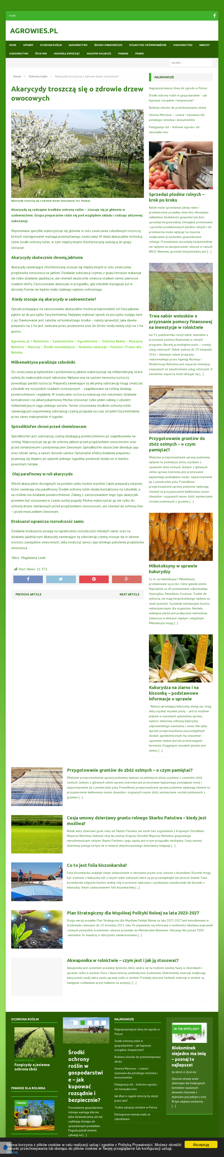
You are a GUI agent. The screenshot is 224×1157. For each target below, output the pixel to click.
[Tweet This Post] (61, 579)
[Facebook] (214, 16)
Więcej (12, 1152)
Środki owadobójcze (108, 45)
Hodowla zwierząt (67, 53)
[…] (209, 251)
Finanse (123, 53)
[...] (85, 1135)
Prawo (139, 53)
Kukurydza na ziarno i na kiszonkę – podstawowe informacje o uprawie (174, 693)
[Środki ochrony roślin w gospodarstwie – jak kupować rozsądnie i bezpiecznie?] (86, 1030)
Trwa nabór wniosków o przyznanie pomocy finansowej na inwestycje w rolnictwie (180, 321)
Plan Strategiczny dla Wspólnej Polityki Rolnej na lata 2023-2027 (133, 912)
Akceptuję (201, 1144)
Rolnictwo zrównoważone (147, 45)
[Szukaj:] (191, 63)
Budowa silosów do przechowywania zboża (177, 108)
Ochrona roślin (51, 45)
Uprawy (28, 45)
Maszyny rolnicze (99, 53)
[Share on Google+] (127, 579)
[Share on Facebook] (28, 579)
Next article (130, 594)
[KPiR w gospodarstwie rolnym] (44, 1115)
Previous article (29, 594)
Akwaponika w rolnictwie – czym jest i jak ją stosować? (123, 960)
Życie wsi (41, 53)
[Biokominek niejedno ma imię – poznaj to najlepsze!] (189, 1040)
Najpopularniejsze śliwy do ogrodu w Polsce (178, 88)
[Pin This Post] (94, 579)
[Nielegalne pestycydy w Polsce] (41, 1042)
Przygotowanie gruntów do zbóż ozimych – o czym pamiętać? (177, 444)
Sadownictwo (78, 45)
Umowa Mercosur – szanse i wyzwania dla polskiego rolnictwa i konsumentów (136, 1073)
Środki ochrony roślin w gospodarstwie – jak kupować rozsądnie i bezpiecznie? (132, 1045)
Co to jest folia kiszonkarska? (97, 865)
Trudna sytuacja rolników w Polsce (135, 1107)
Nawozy (204, 45)
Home (12, 15)
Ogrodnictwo (182, 45)
